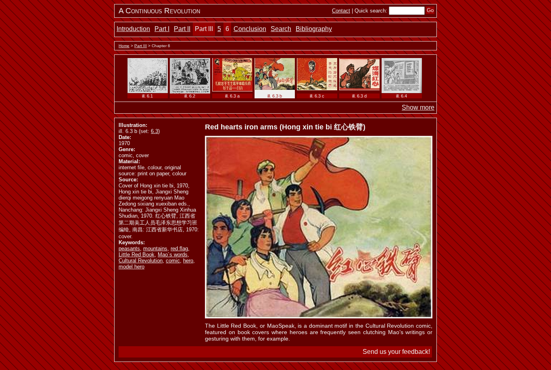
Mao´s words (173, 255)
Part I (161, 28)
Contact (341, 11)
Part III (204, 28)
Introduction (133, 28)
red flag (179, 248)
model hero (131, 267)
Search (281, 28)
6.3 (154, 131)
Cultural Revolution (141, 261)
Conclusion (250, 28)
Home (124, 46)
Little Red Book (136, 255)
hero (188, 261)
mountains (155, 248)
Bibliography (314, 28)
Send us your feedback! (396, 351)
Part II (182, 28)
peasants (129, 248)
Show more (418, 107)
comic (173, 261)
